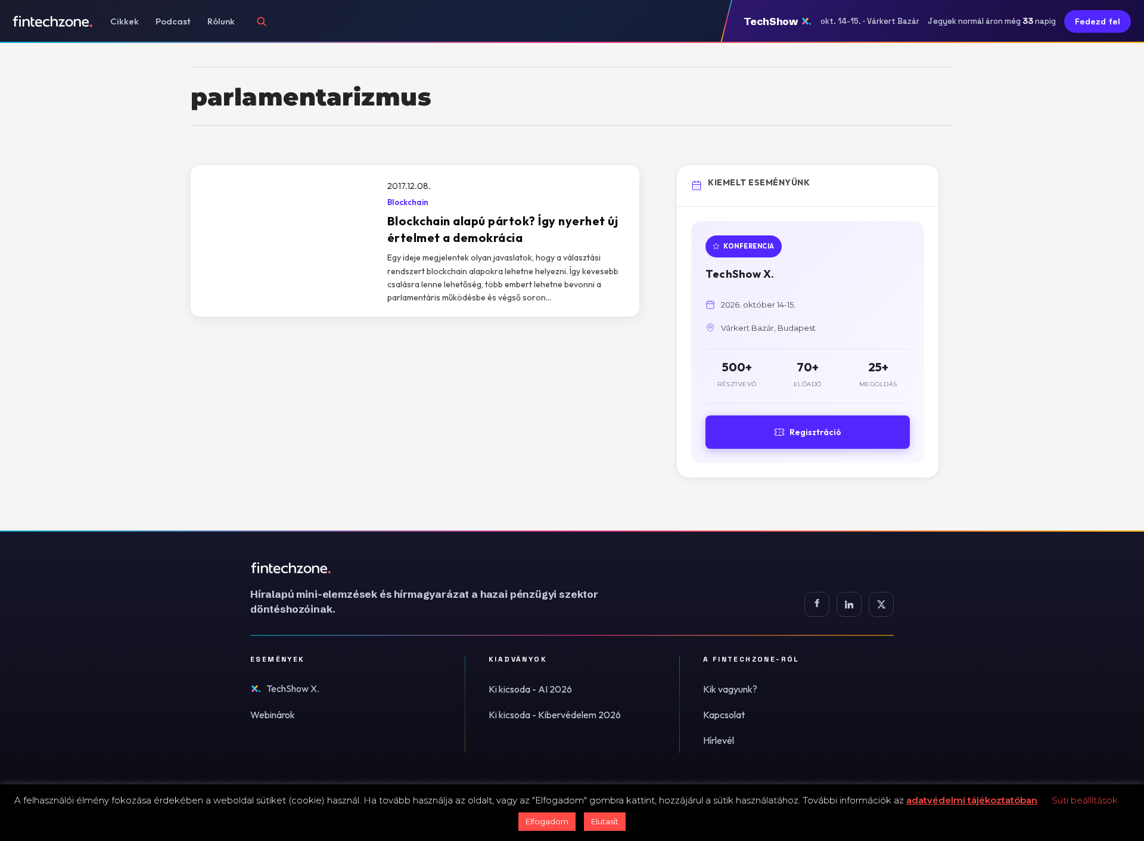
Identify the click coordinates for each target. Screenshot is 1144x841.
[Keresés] (261, 21)
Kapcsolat (724, 715)
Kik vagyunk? (730, 689)
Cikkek (124, 21)
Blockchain (407, 202)
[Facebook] (816, 604)
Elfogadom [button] (547, 821)
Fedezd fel (1097, 21)
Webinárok (272, 715)
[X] (881, 604)
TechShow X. (292, 688)
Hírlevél (718, 740)
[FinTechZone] (441, 568)
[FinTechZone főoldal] (53, 21)
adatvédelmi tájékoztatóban (971, 800)
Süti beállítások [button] (1085, 800)
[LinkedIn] (849, 604)
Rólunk (221, 21)
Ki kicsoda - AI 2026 (530, 689)
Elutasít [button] (604, 821)
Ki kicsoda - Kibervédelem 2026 (555, 715)
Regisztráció (815, 432)
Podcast (173, 21)
